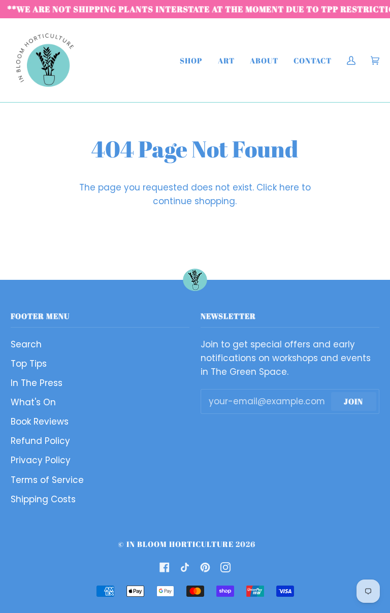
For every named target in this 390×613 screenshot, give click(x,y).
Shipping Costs (43, 499)
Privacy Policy (41, 460)
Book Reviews (40, 421)
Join (353, 401)
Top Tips (29, 364)
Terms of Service (47, 480)
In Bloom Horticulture (180, 544)
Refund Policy (40, 441)
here (289, 187)
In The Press (36, 383)
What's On (33, 402)
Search (26, 344)
